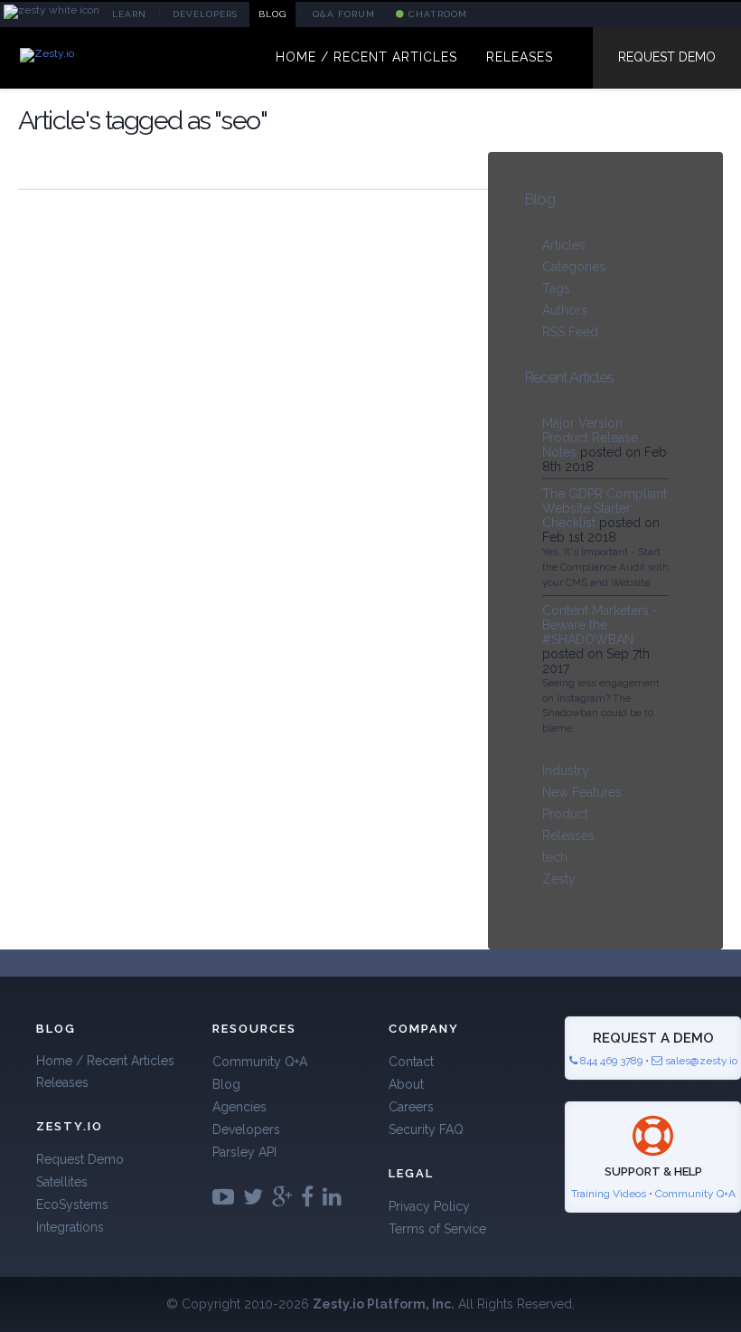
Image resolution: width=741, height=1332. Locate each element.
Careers (411, 1107)
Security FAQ (426, 1129)
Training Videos (608, 1193)
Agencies (239, 1107)
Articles (564, 245)
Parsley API (244, 1152)
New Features (582, 792)
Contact (411, 1061)
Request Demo (667, 57)
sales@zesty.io (701, 1060)
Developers (246, 1129)
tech (554, 857)
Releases (568, 835)
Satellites (62, 1182)
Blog (539, 199)
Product (565, 814)
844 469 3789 (610, 1060)
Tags (556, 288)
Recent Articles (569, 377)
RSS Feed (570, 332)
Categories (573, 267)
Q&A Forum (344, 14)
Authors (564, 310)
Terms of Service (437, 1229)
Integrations (70, 1227)
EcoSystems (72, 1204)
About (406, 1084)
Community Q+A (259, 1061)
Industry (565, 770)
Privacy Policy (429, 1206)
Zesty (559, 879)
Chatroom (436, 14)
